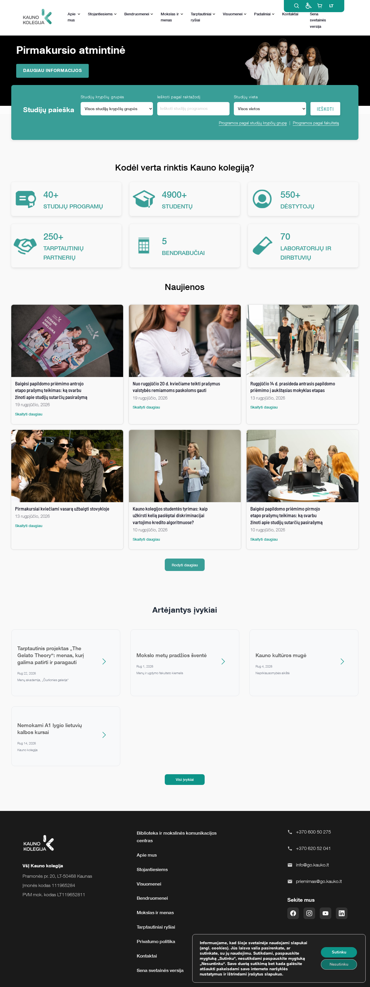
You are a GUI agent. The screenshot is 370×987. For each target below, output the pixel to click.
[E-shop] (319, 6)
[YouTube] (325, 913)
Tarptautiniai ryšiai (201, 17)
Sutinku (339, 952)
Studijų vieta (246, 96)
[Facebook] (293, 913)
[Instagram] (309, 913)
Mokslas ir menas (170, 17)
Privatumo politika (156, 941)
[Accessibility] (308, 5)
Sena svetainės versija (318, 20)
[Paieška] (296, 6)
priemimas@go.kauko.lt (319, 881)
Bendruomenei (136, 14)
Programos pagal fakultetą (316, 122)
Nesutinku (339, 964)
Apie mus (71, 17)
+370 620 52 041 (313, 848)
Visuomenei (233, 14)
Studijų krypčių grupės (102, 96)
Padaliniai (262, 14)
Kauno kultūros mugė (281, 655)
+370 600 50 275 (313, 831)
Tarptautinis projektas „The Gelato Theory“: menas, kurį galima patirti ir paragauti (50, 655)
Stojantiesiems (100, 14)
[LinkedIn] (341, 913)
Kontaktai (290, 14)
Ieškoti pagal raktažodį (179, 96)
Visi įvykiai (185, 779)
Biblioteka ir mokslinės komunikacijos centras (177, 836)
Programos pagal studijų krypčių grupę (253, 122)
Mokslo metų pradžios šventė (171, 655)
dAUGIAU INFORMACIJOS (52, 70)
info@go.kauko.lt (312, 864)
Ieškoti (325, 109)
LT (331, 5)
